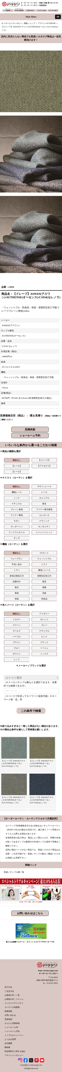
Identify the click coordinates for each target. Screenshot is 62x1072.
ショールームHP (11, 1027)
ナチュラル (17, 504)
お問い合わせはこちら (30, 913)
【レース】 (17, 466)
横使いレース (44, 570)
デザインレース (44, 486)
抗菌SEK (17, 582)
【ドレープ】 (44, 460)
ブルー (17, 648)
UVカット (44, 553)
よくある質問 (10, 1039)
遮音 (44, 582)
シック (17, 498)
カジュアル (44, 498)
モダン (17, 521)
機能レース (17, 492)
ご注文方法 (9, 991)
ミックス (44, 654)
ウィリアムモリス (17, 532)
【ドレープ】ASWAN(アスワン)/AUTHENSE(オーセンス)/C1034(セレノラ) (41, 763)
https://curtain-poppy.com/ (48, 971)
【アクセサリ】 (44, 466)
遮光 (44, 504)
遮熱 (17, 593)
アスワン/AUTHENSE (47, 23)
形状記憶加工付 (17, 576)
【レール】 (17, 472)
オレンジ (44, 619)
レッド (17, 659)
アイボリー (44, 614)
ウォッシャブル (44, 559)
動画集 (7, 1047)
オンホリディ (44, 527)
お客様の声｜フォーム (14, 999)
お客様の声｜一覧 (12, 995)
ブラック (44, 642)
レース (44, 492)
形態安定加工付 (44, 576)
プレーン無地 (17, 509)
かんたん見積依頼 (12, 1023)
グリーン (17, 625)
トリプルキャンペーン (14, 1035)
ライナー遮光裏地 (44, 509)
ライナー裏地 (17, 515)
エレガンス (44, 515)
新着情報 (8, 1011)
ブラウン (17, 642)
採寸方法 (8, 987)
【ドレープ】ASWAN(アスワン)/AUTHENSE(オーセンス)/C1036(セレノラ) (41, 800)
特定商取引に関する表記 (15, 1051)
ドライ (44, 564)
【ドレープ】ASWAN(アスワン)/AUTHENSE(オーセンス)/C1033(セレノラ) (13, 763)
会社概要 (8, 1043)
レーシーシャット (44, 532)
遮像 (44, 587)
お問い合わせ (10, 1015)
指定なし (17, 460)
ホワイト (17, 654)
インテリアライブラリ (14, 1003)
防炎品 (44, 599)
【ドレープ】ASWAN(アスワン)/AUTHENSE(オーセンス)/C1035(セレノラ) (13, 800)
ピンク (44, 637)
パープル (17, 637)
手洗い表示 (17, 564)
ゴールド (17, 631)
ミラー (17, 570)
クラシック (44, 521)
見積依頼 (30, 429)
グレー (44, 625)
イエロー (17, 619)
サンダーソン (17, 527)
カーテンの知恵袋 (12, 1007)
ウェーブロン (17, 559)
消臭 (44, 593)
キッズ (17, 538)
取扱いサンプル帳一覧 (14, 872)
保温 (17, 599)
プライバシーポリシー (14, 1055)
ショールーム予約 (30, 435)
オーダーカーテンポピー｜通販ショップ (18, 23)
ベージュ (44, 648)
